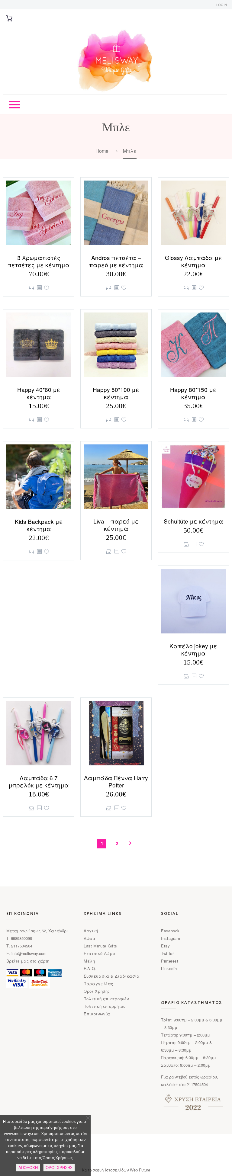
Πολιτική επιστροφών (106, 998)
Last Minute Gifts (100, 946)
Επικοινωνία (97, 1014)
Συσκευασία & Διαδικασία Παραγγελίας (112, 979)
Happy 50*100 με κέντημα (116, 393)
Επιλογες (31, 288)
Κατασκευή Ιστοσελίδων (106, 1170)
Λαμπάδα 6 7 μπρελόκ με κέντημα (38, 781)
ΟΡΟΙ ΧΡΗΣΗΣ (59, 1167)
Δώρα (90, 938)
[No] (88, 1118)
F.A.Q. (90, 968)
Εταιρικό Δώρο (99, 953)
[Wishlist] (46, 288)
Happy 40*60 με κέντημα (38, 393)
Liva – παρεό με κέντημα (116, 524)
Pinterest (170, 961)
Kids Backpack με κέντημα (39, 525)
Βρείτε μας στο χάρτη (27, 961)
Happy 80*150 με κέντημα (193, 393)
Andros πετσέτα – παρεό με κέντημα (116, 261)
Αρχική (91, 931)
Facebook (170, 931)
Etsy (165, 946)
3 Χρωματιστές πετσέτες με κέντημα (39, 261)
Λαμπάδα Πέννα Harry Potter (116, 781)
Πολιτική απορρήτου (105, 1006)
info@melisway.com (29, 953)
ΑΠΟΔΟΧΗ (28, 1167)
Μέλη (89, 961)
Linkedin (169, 968)
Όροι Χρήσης (97, 991)
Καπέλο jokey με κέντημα (193, 649)
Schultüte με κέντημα (193, 521)
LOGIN (221, 4)
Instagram (170, 938)
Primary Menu (14, 104)
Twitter (167, 953)
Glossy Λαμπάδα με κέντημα (193, 261)
